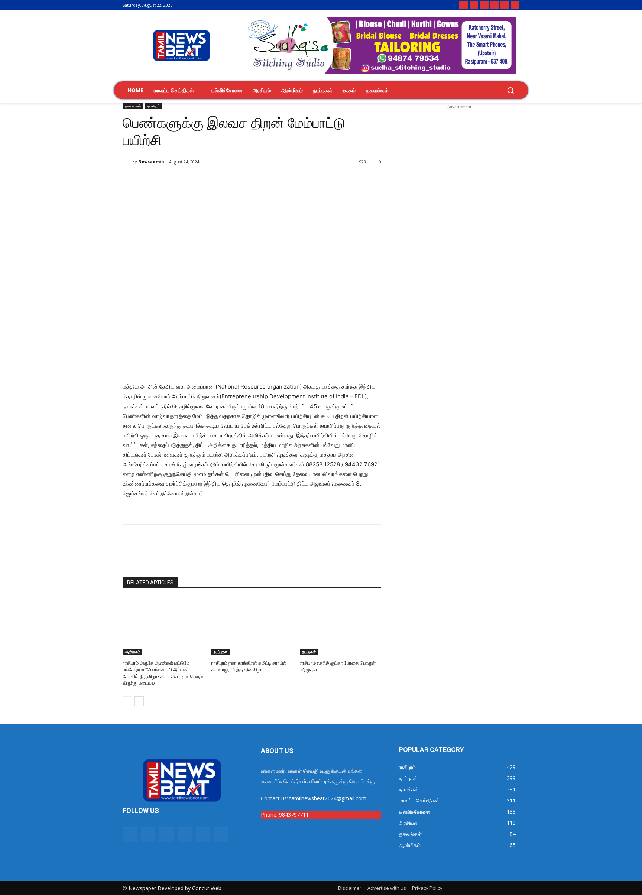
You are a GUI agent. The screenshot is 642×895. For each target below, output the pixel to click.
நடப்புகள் (220, 651)
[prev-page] (127, 701)
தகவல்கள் (133, 105)
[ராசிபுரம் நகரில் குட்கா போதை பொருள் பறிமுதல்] (340, 626)
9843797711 (294, 814)
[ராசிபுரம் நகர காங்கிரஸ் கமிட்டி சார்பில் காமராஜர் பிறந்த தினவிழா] (252, 626)
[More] (245, 181)
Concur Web (206, 888)
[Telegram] (515, 5)
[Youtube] (504, 5)
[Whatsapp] (463, 5)
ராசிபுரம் (153, 105)
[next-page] (139, 701)
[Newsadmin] (127, 161)
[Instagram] (484, 5)
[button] (510, 90)
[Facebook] (474, 5)
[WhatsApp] (210, 181)
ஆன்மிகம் (132, 651)
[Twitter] (494, 5)
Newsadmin (151, 161)
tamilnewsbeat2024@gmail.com (327, 798)
